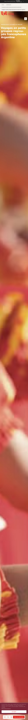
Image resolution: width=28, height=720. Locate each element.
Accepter (14, 711)
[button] (8, 717)
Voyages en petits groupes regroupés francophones (11, 7)
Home (3, 4)
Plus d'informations (6, 708)
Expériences (8, 4)
